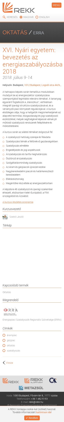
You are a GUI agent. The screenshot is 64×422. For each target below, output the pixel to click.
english (44, 17)
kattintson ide (43, 412)
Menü (56, 5)
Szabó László (16, 216)
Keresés (12, 17)
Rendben (33, 417)
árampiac (12, 335)
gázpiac (11, 340)
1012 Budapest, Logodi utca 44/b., (42, 85)
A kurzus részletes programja (18, 202)
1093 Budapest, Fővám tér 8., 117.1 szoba (35, 395)
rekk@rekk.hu (36, 402)
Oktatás (7, 292)
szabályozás (13, 350)
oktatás (11, 345)
